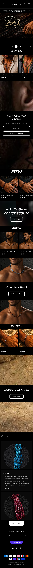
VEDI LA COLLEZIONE (16, 133)
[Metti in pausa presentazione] (31, 47)
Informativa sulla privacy (19, 564)
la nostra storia (16, 523)
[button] (3, 4)
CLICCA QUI (16, 128)
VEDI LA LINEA (16, 396)
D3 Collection (15, 562)
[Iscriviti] (25, 536)
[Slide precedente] (13, 47)
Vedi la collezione (16, 294)
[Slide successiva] (20, 47)
